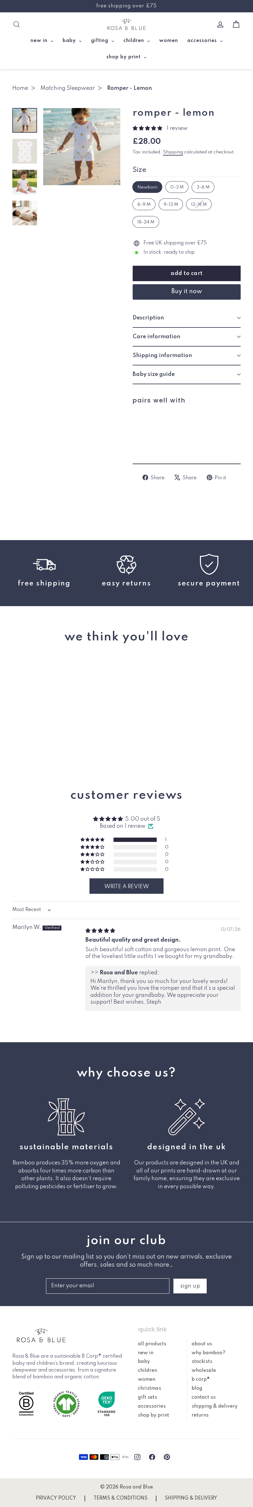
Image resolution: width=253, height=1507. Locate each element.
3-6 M (203, 187)
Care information (156, 336)
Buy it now (186, 292)
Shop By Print (153, 1415)
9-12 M (171, 204)
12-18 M (199, 204)
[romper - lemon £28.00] (146, 428)
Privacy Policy (56, 1498)
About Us (202, 1344)
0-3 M (177, 187)
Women (146, 1379)
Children (147, 1370)
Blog (197, 1388)
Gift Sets (147, 1397)
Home (20, 88)
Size (139, 170)
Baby (144, 1361)
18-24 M (145, 222)
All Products (152, 1344)
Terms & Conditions (120, 1498)
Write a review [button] (126, 886)
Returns (200, 1415)
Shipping (173, 152)
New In (145, 1353)
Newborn (147, 187)
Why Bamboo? (208, 1353)
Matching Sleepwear (67, 88)
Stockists (202, 1361)
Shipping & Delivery (215, 1406)
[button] (148, 128)
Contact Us (204, 1397)
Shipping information (162, 355)
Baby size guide (154, 374)
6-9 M (144, 204)
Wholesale (204, 1370)
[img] (100, 931)
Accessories (152, 1406)
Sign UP (190, 1286)
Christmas (149, 1388)
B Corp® (201, 1379)
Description (148, 318)
